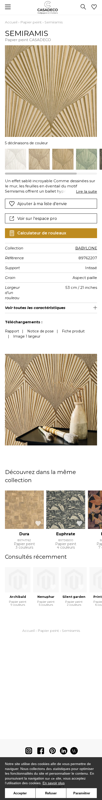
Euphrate (65, 534)
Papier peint (31, 22)
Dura (24, 534)
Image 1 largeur (26, 336)
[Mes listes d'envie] (94, 7)
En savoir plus (54, 783)
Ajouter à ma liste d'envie (42, 203)
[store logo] (51, 7)
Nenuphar (45, 597)
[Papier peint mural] (74, 751)
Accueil (11, 22)
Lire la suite (86, 191)
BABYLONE (86, 248)
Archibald (18, 597)
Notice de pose (40, 331)
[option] (15, 159)
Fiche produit (73, 331)
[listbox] (51, 159)
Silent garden (73, 597)
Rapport (12, 331)
